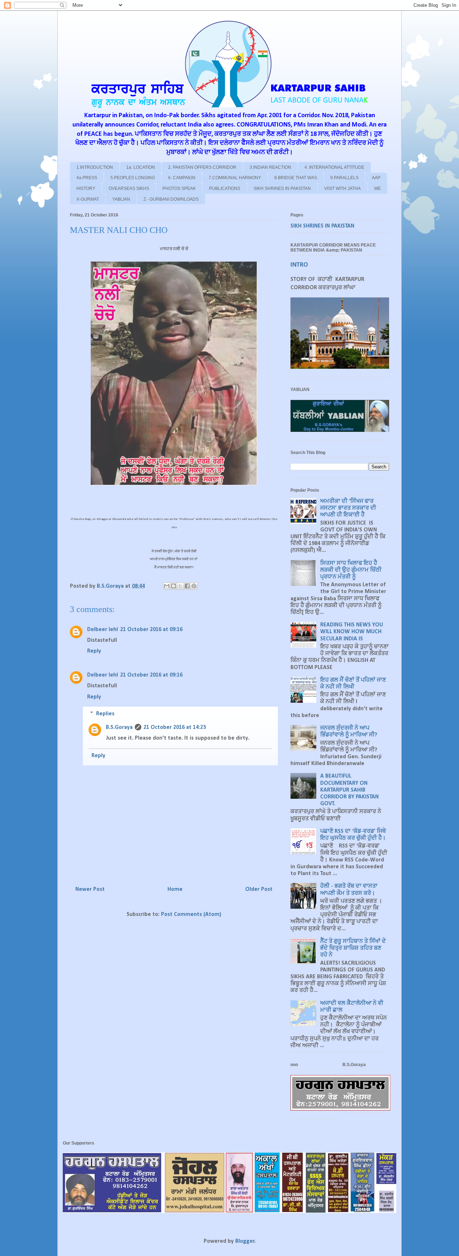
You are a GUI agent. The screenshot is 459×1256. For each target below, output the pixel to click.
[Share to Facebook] (187, 585)
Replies (105, 714)
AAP (376, 177)
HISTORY (85, 188)
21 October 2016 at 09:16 (151, 629)
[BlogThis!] (173, 585)
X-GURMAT (87, 199)
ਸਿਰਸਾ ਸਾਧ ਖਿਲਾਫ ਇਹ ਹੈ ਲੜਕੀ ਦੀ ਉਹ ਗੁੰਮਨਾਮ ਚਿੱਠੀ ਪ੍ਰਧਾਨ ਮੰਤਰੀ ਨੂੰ (351, 570)
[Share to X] (180, 585)
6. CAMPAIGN (181, 177)
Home (175, 889)
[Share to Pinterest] (194, 585)
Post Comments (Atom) (191, 914)
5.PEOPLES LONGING (132, 177)
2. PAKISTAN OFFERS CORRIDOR (202, 167)
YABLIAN (121, 199)
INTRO (299, 265)
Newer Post (90, 889)
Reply (94, 651)
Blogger (245, 1241)
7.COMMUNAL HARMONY (235, 177)
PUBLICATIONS (224, 188)
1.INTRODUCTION (94, 167)
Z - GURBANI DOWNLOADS (171, 199)
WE (377, 188)
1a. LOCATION (140, 167)
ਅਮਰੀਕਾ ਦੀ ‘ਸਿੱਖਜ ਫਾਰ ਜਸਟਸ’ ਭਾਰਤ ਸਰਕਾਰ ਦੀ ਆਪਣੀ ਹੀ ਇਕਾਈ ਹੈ (348, 508)
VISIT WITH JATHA (342, 188)
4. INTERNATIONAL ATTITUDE (334, 167)
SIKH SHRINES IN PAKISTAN (282, 188)
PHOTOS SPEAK (179, 188)
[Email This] (166, 585)
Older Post (259, 889)
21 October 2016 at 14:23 (174, 727)
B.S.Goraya (119, 727)
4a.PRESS (86, 177)
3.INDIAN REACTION (270, 167)
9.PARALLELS (344, 177)
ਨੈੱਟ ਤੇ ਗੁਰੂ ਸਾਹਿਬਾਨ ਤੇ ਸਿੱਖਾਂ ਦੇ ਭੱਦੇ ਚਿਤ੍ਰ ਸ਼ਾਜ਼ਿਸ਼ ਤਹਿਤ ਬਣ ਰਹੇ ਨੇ (353, 948)
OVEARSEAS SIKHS (129, 188)
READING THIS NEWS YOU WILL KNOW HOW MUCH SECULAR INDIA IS (351, 631)
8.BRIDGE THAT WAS (295, 177)
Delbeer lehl (102, 629)
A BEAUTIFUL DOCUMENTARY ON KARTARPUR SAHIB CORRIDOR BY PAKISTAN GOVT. (349, 790)
